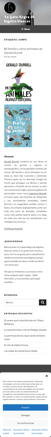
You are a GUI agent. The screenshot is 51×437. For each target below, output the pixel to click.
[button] (46, 375)
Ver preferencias (25, 423)
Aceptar (25, 407)
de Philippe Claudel (25, 330)
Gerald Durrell (11, 161)
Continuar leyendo (13, 228)
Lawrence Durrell (37, 193)
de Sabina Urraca (16, 345)
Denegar (25, 415)
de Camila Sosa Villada (20, 351)
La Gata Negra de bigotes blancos (19, 19)
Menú (27, 29)
